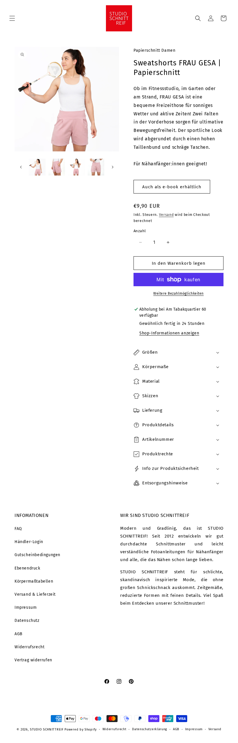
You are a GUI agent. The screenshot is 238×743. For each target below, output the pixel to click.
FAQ (18, 528)
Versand (166, 215)
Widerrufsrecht (29, 646)
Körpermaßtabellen (34, 581)
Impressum (26, 607)
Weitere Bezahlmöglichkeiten (178, 293)
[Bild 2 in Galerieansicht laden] (56, 167)
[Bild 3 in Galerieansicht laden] (76, 167)
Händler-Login (29, 541)
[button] (12, 18)
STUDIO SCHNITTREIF (47, 729)
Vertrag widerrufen (33, 660)
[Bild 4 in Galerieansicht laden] (96, 167)
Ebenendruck (27, 568)
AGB (19, 633)
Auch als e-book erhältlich (171, 186)
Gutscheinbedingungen (37, 554)
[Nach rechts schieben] (112, 167)
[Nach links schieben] (21, 167)
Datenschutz (27, 620)
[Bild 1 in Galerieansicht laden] (37, 167)
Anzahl (140, 231)
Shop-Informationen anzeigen (169, 333)
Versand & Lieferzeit (35, 594)
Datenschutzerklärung (149, 729)
